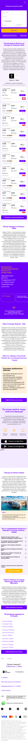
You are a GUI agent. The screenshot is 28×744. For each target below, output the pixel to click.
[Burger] (24, 2)
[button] (14, 21)
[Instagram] (18, 709)
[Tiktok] (10, 709)
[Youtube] (26, 709)
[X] (2, 709)
